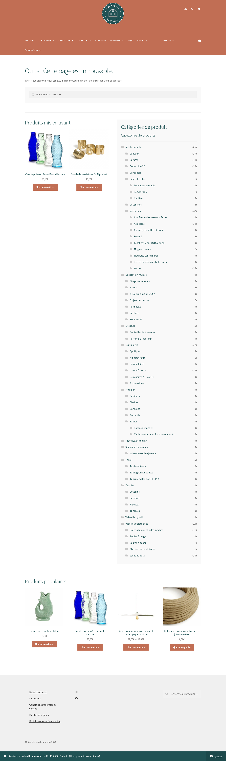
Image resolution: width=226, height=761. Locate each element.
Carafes (134, 159)
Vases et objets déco (136, 523)
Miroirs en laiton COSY (142, 293)
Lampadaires (137, 364)
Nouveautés (30, 40)
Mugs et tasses (142, 249)
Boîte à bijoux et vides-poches (146, 530)
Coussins (135, 491)
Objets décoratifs (139, 300)
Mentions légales (39, 715)
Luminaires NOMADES (142, 377)
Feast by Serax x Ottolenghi (149, 242)
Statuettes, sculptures (142, 549)
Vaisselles (135, 211)
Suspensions (137, 383)
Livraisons (35, 698)
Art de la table (64, 40)
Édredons (135, 498)
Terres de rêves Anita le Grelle (151, 262)
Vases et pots (100, 40)
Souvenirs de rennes (136, 447)
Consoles (135, 408)
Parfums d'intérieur (141, 338)
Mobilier (140, 40)
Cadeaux (134, 153)
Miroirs (134, 287)
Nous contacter (38, 692)
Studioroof (136, 319)
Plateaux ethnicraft (136, 440)
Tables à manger (143, 428)
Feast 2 (138, 236)
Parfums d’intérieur (33, 50)
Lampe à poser (138, 370)
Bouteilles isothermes (142, 332)
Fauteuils (135, 415)
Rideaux (134, 504)
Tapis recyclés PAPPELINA (144, 479)
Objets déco (115, 40)
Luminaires (83, 40)
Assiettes (139, 223)
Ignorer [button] (218, 756)
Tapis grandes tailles (141, 472)
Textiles (130, 485)
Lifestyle (130, 325)
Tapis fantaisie (138, 466)
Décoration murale (136, 274)
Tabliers (138, 198)
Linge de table (138, 179)
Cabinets (135, 396)
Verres (137, 268)
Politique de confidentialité (44, 721)
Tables (133, 421)
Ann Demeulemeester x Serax (150, 217)
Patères (134, 313)
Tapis (130, 40)
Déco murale (45, 40)
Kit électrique (137, 357)
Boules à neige (138, 536)
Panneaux (135, 306)
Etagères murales (140, 281)
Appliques (135, 351)
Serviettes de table (144, 185)
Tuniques (135, 510)
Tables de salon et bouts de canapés (154, 434)
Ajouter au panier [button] (182, 647)
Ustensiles (136, 204)
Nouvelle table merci (146, 255)
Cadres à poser (138, 542)
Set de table (141, 191)
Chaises (134, 402)
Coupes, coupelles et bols (148, 230)
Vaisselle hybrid (134, 517)
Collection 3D (137, 166)
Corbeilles (135, 172)
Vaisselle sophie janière (143, 453)
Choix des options (45, 187)
